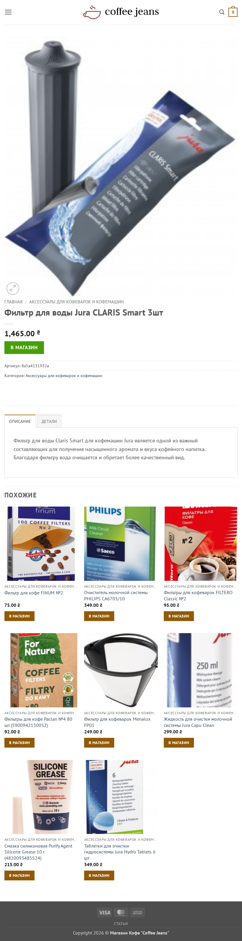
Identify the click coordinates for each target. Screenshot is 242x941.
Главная (13, 302)
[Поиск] (221, 12)
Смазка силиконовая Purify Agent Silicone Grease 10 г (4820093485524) (38, 852)
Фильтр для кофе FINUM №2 (33, 593)
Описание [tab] (20, 421)
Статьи (121, 923)
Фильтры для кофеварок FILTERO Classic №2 (198, 595)
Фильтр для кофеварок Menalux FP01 (117, 722)
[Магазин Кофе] (121, 12)
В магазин (24, 347)
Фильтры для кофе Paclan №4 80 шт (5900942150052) (38, 722)
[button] (8, 12)
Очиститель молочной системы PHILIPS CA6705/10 (116, 595)
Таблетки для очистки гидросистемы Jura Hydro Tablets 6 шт (120, 852)
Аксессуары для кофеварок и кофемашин (76, 302)
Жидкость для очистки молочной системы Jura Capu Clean (198, 722)
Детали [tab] (49, 421)
